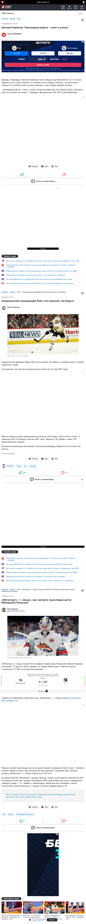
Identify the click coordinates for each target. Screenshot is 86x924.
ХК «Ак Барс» (11, 453)
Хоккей (13, 19)
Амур (65, 683)
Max (56, 166)
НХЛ (18, 19)
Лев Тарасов (12, 609)
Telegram (35, 166)
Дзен (46, 166)
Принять (52, 920)
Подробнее (40, 920)
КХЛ (19, 292)
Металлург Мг (20, 683)
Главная (5, 19)
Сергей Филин (13, 307)
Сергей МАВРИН (14, 34)
